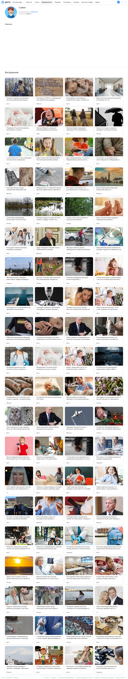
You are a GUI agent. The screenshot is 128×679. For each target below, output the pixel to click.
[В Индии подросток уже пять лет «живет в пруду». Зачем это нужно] (49, 211)
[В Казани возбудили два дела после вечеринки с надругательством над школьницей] (79, 271)
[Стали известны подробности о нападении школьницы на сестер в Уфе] (79, 451)
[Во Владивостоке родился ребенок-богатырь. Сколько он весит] (79, 92)
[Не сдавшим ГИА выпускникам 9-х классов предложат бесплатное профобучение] (79, 570)
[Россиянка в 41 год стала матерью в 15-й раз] (49, 391)
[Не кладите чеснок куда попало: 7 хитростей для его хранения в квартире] (109, 391)
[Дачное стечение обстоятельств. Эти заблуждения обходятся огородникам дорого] (49, 271)
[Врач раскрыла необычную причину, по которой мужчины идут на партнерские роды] (79, 391)
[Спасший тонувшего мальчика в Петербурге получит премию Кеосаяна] (49, 301)
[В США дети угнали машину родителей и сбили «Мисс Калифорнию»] (109, 361)
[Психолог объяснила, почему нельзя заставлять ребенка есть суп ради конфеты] (19, 540)
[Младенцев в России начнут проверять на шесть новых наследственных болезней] (49, 361)
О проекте (46, 677)
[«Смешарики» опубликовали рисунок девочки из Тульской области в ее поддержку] (19, 630)
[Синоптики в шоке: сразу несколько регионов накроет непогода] (49, 600)
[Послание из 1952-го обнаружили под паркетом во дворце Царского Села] (49, 92)
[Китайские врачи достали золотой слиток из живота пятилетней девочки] (19, 361)
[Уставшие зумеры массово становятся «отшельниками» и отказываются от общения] (79, 600)
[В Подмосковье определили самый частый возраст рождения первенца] (79, 511)
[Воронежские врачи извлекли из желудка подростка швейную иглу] (109, 241)
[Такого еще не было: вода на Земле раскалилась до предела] (19, 570)
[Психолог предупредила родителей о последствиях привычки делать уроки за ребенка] (49, 451)
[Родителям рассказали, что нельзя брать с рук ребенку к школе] (109, 481)
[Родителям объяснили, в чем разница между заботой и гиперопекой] (109, 570)
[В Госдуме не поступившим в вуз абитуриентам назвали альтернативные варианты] (19, 301)
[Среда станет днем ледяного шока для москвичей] (79, 211)
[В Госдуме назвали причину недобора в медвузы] (19, 241)
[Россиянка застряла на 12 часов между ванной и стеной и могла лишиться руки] (79, 540)
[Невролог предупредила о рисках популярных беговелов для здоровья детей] (49, 540)
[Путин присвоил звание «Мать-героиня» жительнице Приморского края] (49, 421)
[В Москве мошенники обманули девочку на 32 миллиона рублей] (19, 331)
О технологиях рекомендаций (66, 677)
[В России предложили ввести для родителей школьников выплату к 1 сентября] (109, 540)
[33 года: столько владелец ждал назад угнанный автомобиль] (19, 511)
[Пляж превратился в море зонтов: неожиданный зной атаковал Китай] (79, 630)
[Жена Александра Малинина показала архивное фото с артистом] (109, 600)
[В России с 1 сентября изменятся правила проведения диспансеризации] (109, 451)
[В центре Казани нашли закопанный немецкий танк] (19, 181)
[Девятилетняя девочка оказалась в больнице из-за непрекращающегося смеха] (109, 92)
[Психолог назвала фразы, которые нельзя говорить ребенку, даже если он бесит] (49, 481)
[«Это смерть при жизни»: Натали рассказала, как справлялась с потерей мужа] (19, 481)
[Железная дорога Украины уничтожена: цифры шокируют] (19, 271)
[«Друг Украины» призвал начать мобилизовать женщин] (49, 241)
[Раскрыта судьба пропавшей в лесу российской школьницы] (19, 92)
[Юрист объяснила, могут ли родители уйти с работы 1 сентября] (79, 361)
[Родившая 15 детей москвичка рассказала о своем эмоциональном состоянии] (19, 122)
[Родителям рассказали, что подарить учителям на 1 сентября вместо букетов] (79, 481)
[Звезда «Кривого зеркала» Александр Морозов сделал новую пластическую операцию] (49, 122)
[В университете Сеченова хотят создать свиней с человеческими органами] (19, 391)
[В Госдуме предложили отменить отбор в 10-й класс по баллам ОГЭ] (109, 630)
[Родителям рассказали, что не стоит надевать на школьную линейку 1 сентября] (109, 301)
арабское (34, 12)
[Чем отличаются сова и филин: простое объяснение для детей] (19, 421)
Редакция (53, 677)
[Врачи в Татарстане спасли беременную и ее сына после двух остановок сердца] (49, 570)
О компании (9, 677)
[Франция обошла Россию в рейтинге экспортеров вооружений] (79, 421)
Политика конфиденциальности (84, 677)
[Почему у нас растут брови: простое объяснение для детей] (79, 301)
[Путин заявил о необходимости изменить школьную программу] (79, 331)
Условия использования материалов (104, 677)
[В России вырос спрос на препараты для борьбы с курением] (49, 511)
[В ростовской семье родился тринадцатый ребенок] (109, 211)
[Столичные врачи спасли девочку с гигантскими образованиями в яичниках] (49, 630)
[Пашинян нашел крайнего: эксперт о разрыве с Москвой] (19, 660)
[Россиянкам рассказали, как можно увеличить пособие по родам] (109, 331)
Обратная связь (120, 677)
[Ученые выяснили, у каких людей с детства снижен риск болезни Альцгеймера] (109, 271)
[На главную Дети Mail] (7, 2)
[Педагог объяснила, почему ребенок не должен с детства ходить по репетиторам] (19, 600)
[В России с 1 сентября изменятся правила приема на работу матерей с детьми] (79, 660)
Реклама (16, 677)
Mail (3, 677)
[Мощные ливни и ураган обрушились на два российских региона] (79, 241)
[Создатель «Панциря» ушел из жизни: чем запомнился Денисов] (109, 421)
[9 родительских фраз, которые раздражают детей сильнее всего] (49, 331)
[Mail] (2, 2)
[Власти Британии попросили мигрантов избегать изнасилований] (109, 181)
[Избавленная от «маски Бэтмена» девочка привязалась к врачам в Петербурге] (49, 181)
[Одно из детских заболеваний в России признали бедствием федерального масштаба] (49, 152)
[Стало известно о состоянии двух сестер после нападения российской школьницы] (19, 152)
